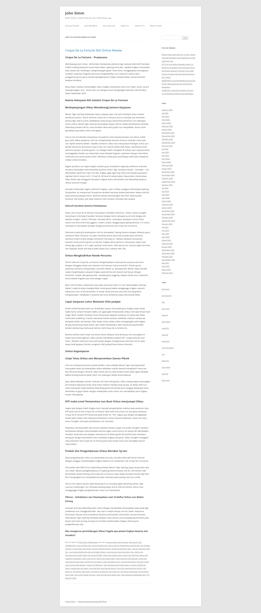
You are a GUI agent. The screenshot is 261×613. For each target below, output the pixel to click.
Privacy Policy (156, 26)
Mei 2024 (165, 194)
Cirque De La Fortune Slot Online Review (93, 50)
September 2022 (168, 260)
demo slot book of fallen (92, 555)
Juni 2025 (165, 152)
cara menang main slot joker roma (120, 552)
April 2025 (166, 159)
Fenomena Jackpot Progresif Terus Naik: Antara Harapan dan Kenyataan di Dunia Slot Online (178, 74)
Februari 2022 (167, 273)
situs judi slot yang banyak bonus (102, 568)
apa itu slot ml (113, 545)
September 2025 (168, 142)
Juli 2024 (165, 188)
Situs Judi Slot (109, 26)
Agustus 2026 (167, 110)
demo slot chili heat (131, 555)
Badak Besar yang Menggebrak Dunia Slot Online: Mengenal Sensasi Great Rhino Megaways (178, 83)
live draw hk (166, 295)
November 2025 (168, 136)
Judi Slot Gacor (72, 26)
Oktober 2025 (167, 139)
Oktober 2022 (167, 256)
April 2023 (166, 237)
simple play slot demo (79, 568)
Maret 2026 (166, 123)
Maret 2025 (166, 162)
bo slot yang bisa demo (101, 549)
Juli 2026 (165, 113)
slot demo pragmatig (128, 571)
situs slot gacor (168, 348)
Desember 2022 (168, 250)
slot (163, 302)
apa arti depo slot (84, 545)
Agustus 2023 (167, 224)
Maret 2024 (166, 201)
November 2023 (168, 214)
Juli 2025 (165, 149)
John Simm (74, 13)
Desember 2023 (168, 211)
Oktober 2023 (167, 217)
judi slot (165, 335)
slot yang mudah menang (85, 575)
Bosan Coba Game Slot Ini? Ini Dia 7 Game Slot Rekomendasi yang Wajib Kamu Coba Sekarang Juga (178, 57)
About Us (125, 26)
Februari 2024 (167, 204)
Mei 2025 (165, 155)
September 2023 (168, 220)
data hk (165, 315)
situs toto (166, 308)
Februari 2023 (167, 243)
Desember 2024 (168, 172)
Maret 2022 (166, 269)
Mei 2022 (165, 263)
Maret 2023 (166, 240)
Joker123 (165, 361)
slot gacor (166, 289)
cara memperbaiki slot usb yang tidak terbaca (87, 552)
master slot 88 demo (94, 565)
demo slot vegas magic (106, 558)
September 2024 (168, 181)
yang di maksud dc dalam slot (108, 575)
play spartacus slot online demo (116, 565)
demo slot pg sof (89, 558)
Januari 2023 (167, 247)
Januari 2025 (167, 168)
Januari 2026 (167, 129)
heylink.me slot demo (93, 562)
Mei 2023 (165, 234)
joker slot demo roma (111, 562)
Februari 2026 (167, 126)
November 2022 (168, 253)
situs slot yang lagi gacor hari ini (129, 568)
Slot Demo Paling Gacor (88, 542)
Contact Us (139, 26)
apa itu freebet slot (99, 545)
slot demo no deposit (99, 571)
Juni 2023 (165, 230)
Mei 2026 (165, 116)
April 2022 (166, 266)
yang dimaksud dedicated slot (133, 575)
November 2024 (168, 175)
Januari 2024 (167, 207)
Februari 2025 (167, 165)
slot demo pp (114, 571)
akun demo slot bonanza (118, 542)
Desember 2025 (168, 133)
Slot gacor (166, 380)
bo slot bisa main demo (81, 549)
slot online (166, 321)
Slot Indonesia (90, 26)
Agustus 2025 (167, 146)
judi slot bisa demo (128, 562)
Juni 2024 (165, 191)
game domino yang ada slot (127, 558)
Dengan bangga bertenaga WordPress (92, 601)
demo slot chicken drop (112, 555)
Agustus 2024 (167, 185)
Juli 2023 (165, 227)
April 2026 (166, 120)
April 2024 (166, 198)
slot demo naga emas (81, 571)
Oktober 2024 (167, 178)
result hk (165, 328)
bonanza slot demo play (121, 549)
